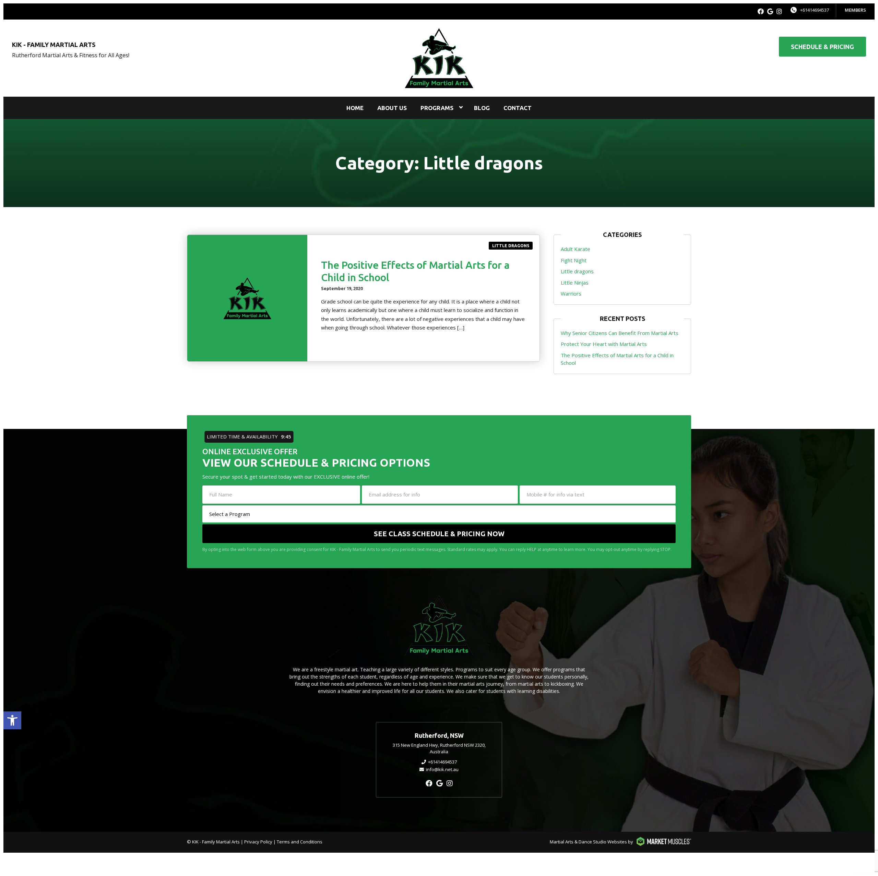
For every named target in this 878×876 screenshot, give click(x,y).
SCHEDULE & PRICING (822, 46)
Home (355, 108)
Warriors (571, 293)
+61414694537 (814, 10)
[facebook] (761, 11)
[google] (770, 11)
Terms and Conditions (299, 842)
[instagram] (779, 11)
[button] (12, 720)
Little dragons (510, 245)
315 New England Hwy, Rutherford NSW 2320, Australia (439, 748)
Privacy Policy (258, 842)
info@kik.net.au (442, 769)
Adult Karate (575, 248)
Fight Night (573, 260)
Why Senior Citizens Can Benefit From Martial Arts (619, 332)
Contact (517, 108)
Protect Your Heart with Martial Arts (604, 343)
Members (855, 10)
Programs (436, 108)
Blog (482, 108)
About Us (392, 108)
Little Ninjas (575, 282)
